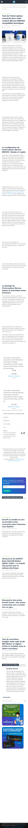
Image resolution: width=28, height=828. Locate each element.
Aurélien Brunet (16, 25)
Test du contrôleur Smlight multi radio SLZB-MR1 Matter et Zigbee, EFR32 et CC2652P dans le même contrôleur (14, 644)
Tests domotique (12, 6)
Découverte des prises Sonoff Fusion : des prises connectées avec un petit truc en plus (13, 603)
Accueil (3, 6)
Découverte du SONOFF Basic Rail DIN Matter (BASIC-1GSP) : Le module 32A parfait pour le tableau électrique (13, 563)
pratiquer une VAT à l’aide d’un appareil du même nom (13, 192)
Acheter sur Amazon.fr (14, 376)
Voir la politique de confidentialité (16, 827)
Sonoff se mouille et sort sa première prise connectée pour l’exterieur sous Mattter (14, 523)
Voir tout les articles (20, 664)
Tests (7, 6)
